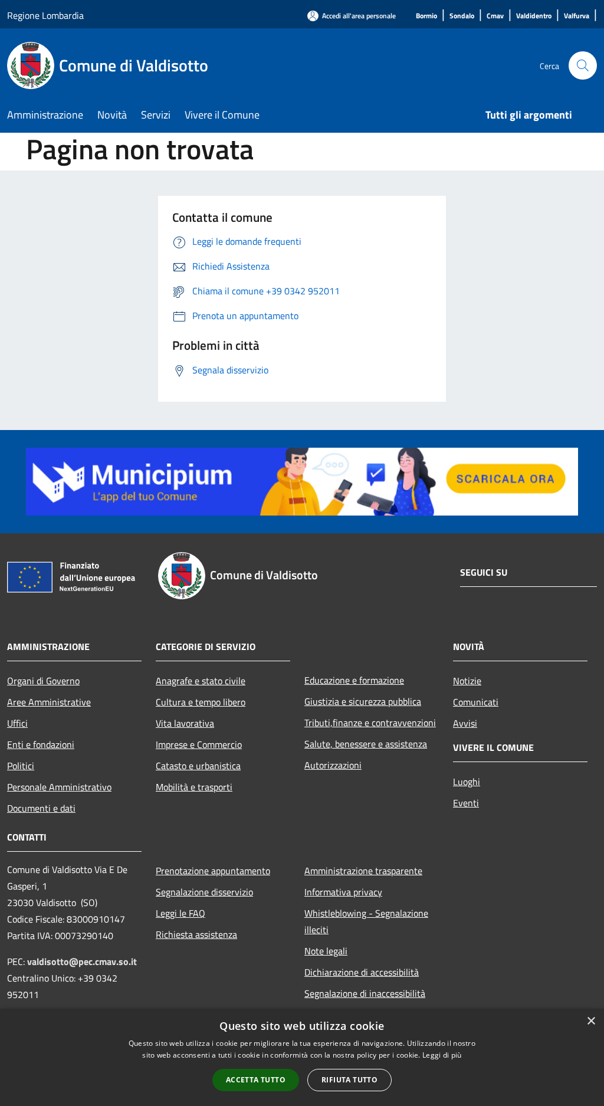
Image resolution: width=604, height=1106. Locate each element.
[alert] (302, 1057)
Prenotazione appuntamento (213, 871)
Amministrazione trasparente (363, 871)
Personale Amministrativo (59, 787)
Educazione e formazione (354, 680)
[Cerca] (583, 65)
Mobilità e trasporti (194, 787)
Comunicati (475, 702)
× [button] (590, 1021)
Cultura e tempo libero (200, 702)
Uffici (17, 723)
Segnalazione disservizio (204, 892)
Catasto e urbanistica (198, 766)
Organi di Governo (43, 681)
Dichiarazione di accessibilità (361, 972)
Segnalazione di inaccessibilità (364, 993)
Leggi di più (442, 1055)
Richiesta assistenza (196, 934)
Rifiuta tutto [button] (349, 1080)
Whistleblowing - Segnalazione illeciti (366, 921)
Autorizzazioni (333, 765)
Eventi (466, 803)
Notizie (467, 681)
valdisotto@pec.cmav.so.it (82, 961)
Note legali (325, 951)
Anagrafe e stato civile (200, 681)
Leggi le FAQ (180, 913)
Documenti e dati (41, 808)
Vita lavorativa (185, 723)
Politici (20, 766)
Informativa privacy (343, 892)
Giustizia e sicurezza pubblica (362, 701)
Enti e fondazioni (40, 744)
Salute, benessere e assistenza (365, 744)
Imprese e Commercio (199, 744)
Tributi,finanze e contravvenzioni (370, 723)
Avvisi (465, 723)
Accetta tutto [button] (255, 1080)
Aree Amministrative (49, 702)
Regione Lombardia (45, 15)
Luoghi (466, 781)
